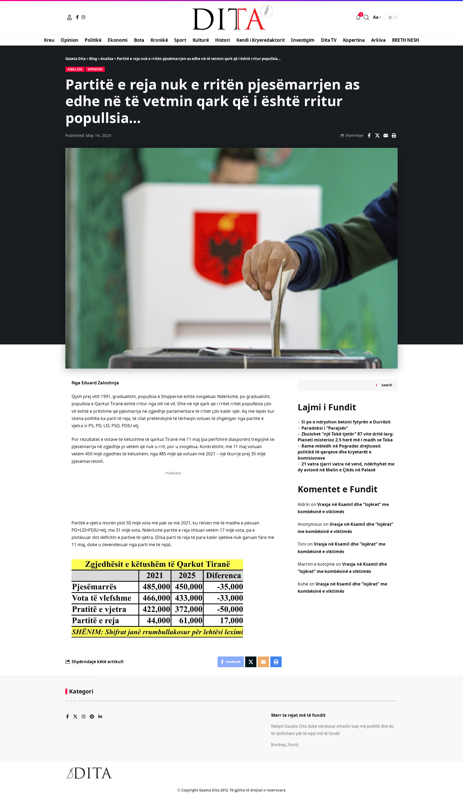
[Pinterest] (92, 717)
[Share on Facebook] (369, 135)
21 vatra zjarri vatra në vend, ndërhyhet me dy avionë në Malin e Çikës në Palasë (346, 466)
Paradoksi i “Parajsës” (324, 428)
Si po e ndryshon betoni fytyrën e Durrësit (346, 422)
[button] (69, 17)
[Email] (385, 135)
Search (387, 385)
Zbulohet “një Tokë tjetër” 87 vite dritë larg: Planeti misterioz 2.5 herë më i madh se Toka (346, 437)
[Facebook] (77, 17)
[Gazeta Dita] (231, 17)
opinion (95, 69)
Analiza (75, 69)
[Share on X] (377, 135)
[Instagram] (83, 17)
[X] (75, 717)
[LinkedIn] (100, 717)
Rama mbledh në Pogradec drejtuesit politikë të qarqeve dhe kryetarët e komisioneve (339, 452)
